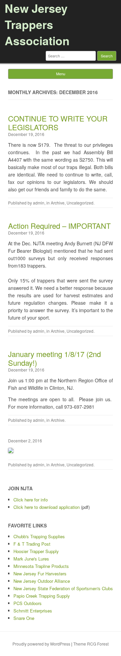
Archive (58, 203)
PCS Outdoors (27, 603)
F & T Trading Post (31, 544)
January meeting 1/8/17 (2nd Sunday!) (54, 358)
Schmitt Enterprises (32, 610)
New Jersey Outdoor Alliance (41, 581)
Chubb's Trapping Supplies (39, 536)
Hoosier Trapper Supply (36, 551)
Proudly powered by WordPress (41, 644)
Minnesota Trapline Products (41, 566)
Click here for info (30, 499)
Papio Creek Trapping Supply (41, 596)
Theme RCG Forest (91, 644)
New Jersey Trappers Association (37, 24)
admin (38, 203)
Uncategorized (80, 203)
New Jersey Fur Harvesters (40, 573)
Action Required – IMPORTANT (59, 225)
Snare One (23, 618)
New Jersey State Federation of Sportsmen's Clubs (63, 588)
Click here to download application (46, 507)
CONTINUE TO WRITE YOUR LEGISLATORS (58, 122)
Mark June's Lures (31, 558)
